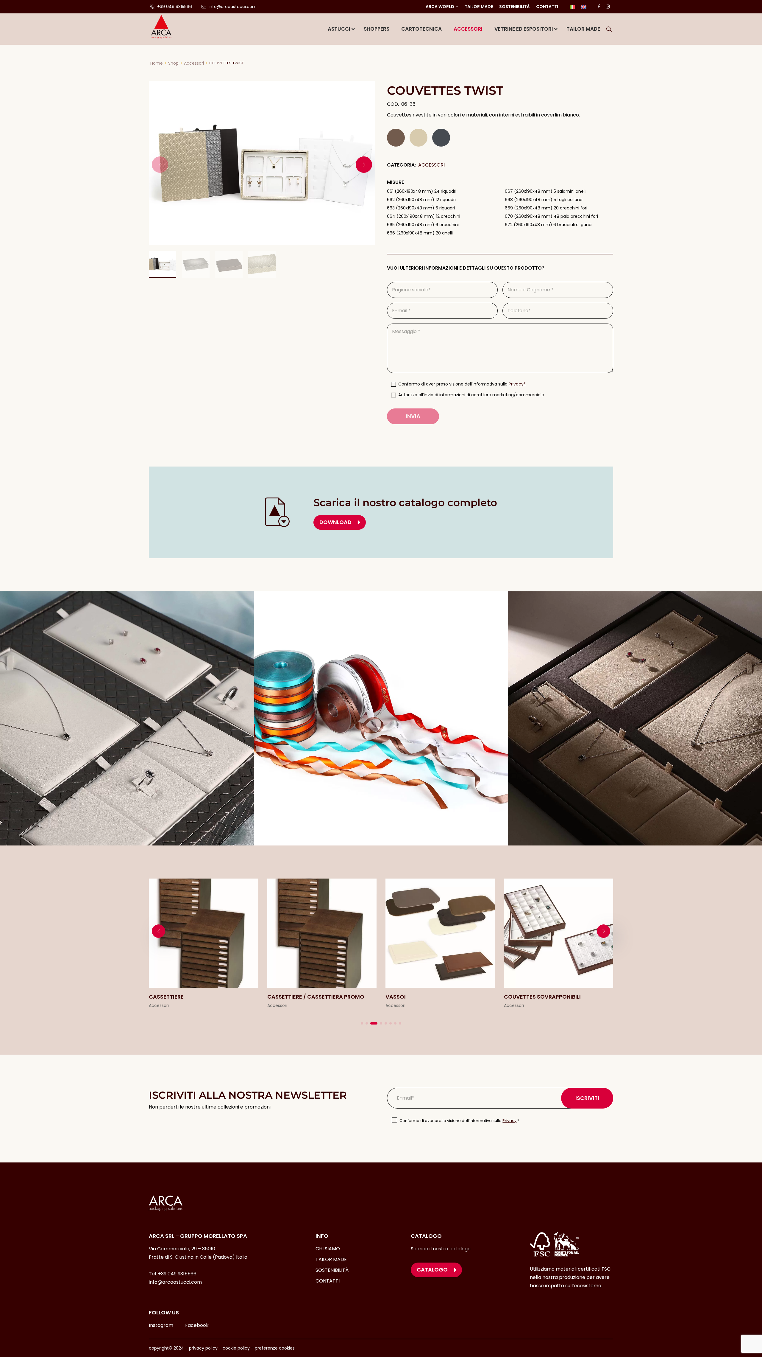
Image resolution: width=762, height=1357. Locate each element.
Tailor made (479, 7)
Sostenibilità (514, 7)
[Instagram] (608, 6)
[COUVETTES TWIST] (262, 163)
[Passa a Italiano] (572, 7)
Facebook (197, 1325)
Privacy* (517, 384)
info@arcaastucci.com (175, 1282)
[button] (364, 164)
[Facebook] (599, 6)
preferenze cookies (275, 1348)
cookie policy (236, 1348)
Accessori (194, 63)
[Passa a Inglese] (583, 7)
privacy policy (203, 1348)
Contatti (547, 7)
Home (156, 63)
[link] (203, 944)
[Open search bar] (609, 29)
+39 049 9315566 (177, 1273)
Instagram (161, 1325)
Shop (173, 63)
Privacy (509, 1120)
